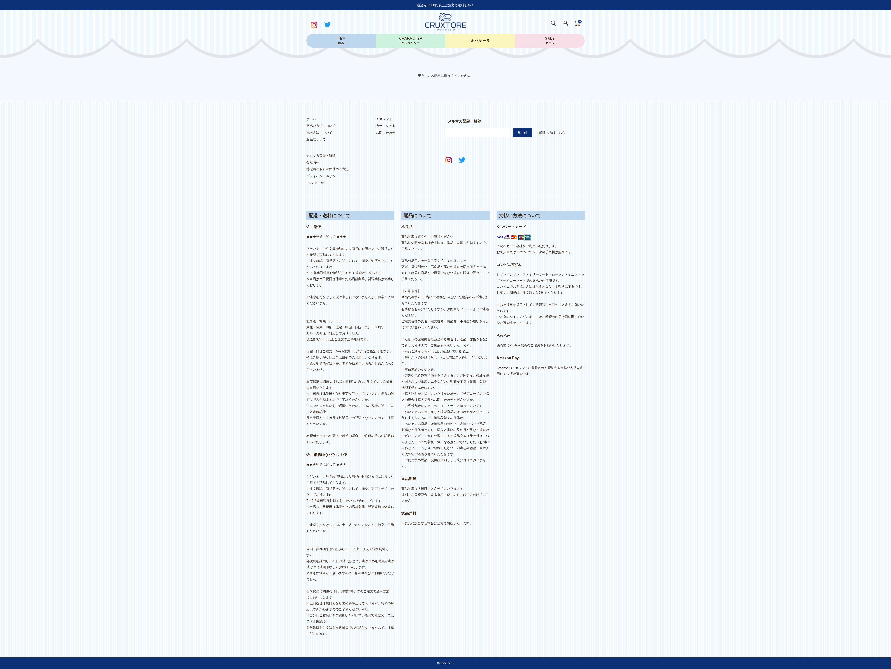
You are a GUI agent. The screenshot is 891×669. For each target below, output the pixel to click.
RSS (309, 183)
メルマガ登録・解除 (321, 155)
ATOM (320, 183)
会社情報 (312, 162)
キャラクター (411, 40)
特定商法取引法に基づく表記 (327, 169)
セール (550, 40)
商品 (341, 40)
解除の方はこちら (552, 132)
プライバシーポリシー (322, 176)
